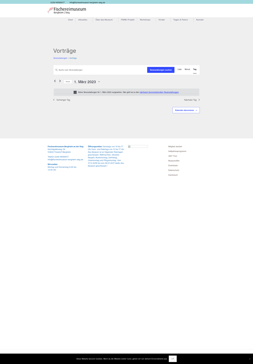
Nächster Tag (190, 99)
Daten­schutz (173, 170)
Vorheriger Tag (63, 99)
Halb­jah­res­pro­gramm (177, 151)
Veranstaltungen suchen (161, 70)
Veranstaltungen (60, 58)
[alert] (126, 92)
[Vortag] (54, 81)
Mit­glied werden (175, 146)
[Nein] (249, 359)
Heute (68, 81)
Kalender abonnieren (184, 110)
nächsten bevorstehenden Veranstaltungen (159, 92)
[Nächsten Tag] (60, 81)
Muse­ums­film (173, 161)
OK (172, 359)
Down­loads (173, 165)
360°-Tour (172, 156)
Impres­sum (173, 175)
